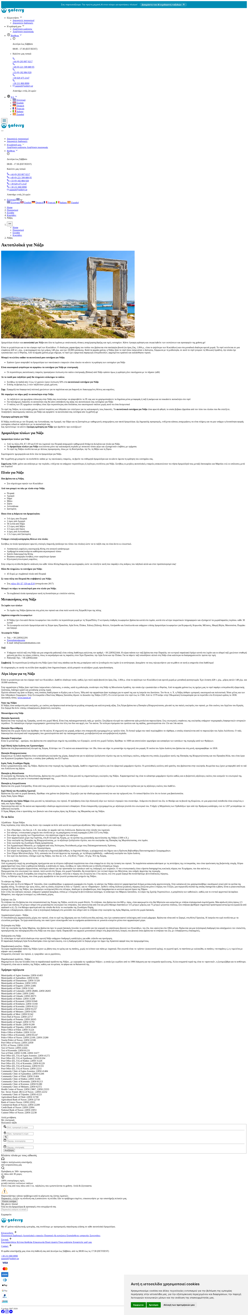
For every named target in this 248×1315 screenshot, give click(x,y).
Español (20, 114)
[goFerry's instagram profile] (7, 1312)
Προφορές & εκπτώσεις (55, 1235)
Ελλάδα (10, 212)
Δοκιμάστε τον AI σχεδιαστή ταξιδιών (161, 4)
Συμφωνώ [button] (138, 1305)
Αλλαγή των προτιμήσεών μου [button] (179, 1305)
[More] (10, 223)
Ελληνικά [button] (11, 199)
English (20, 103)
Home (9, 207)
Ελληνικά (20, 100)
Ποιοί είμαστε (52, 1242)
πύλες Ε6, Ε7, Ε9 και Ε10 (23, 583)
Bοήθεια (11, 151)
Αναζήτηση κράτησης (22, 29)
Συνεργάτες (95, 1235)
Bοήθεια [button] (14, 35)
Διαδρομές (18, 1235)
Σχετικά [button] (5, 1239)
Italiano (19, 111)
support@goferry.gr (10, 1258)
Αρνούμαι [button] (153, 1305)
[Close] (2, 130)
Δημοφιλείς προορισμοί (23, 20)
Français (20, 108)
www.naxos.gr (24, 697)
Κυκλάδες (11, 215)
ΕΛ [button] (12, 97)
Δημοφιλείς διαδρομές (23, 23)
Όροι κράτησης (66, 1242)
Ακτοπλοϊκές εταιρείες (33, 1235)
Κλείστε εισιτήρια (9, 1201)
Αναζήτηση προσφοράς (23, 31)
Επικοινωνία (39, 1242)
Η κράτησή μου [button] (14, 145)
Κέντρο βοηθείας (25, 1242)
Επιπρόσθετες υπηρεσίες (78, 1235)
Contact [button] (5, 1246)
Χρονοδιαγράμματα (16, 640)
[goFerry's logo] (13, 12)
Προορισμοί (12, 210)
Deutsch (20, 106)
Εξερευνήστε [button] (7, 1233)
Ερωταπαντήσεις (9, 1242)
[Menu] (4, 120)
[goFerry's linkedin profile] (11, 1312)
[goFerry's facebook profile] (3, 1312)
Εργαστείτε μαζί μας (82, 1242)
